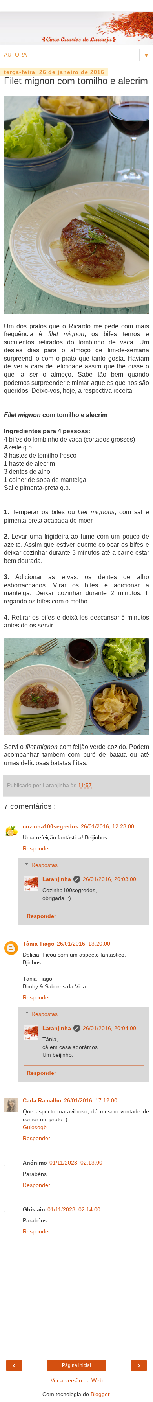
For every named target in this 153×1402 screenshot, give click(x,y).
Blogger (100, 1394)
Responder (36, 848)
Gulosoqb (35, 1127)
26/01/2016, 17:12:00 (90, 1100)
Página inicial (76, 1365)
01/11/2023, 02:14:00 (73, 1209)
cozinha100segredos (50, 826)
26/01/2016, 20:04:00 (109, 1028)
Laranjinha (56, 879)
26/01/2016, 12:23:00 (107, 826)
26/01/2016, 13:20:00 (83, 943)
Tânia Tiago (39, 943)
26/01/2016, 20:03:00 (109, 879)
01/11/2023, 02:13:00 (75, 1162)
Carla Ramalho (42, 1100)
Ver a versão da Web (77, 1380)
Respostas (44, 865)
